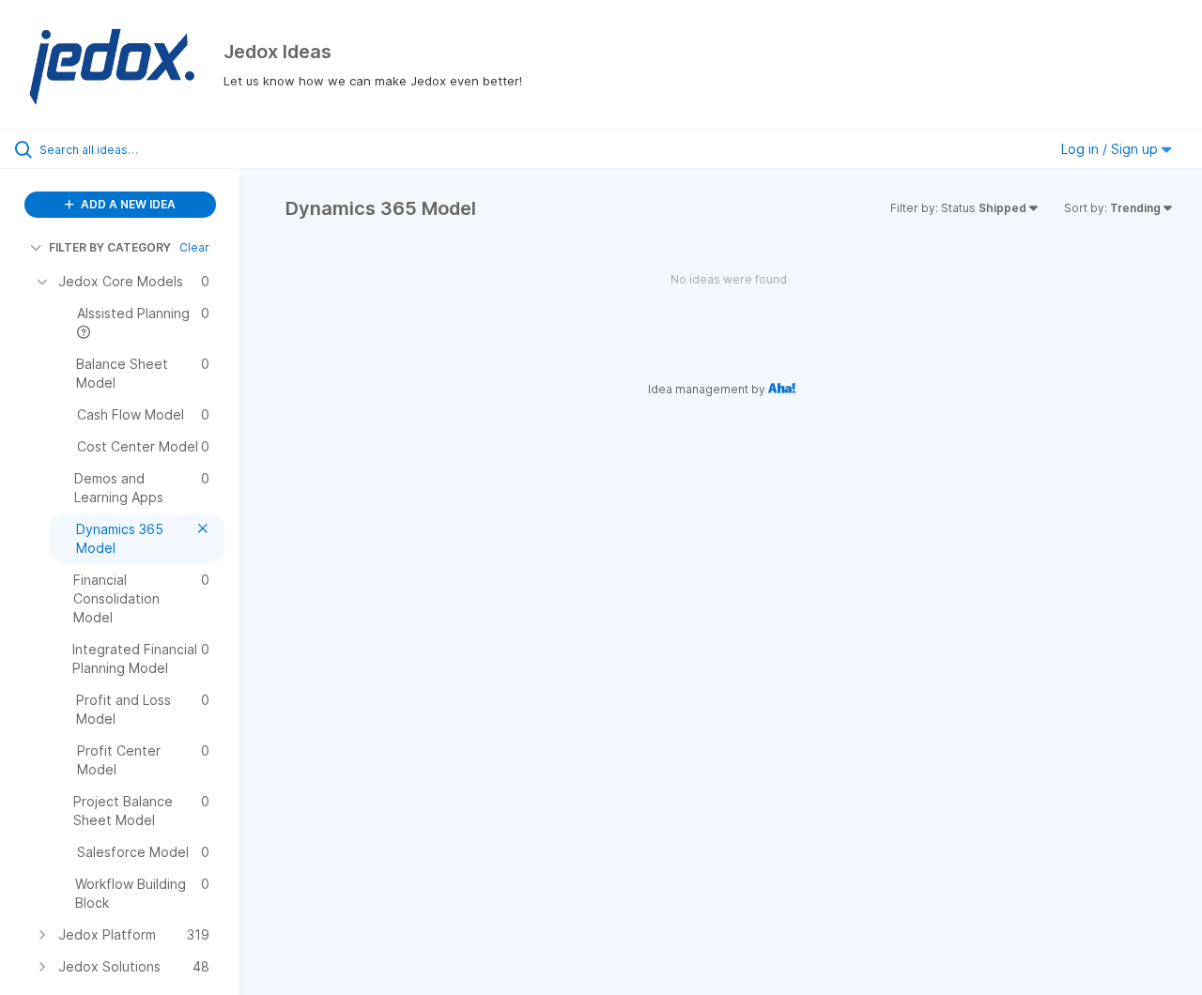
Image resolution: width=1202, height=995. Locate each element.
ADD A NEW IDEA (127, 204)
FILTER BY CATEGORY (110, 247)
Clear (194, 247)
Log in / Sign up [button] (1111, 149)
